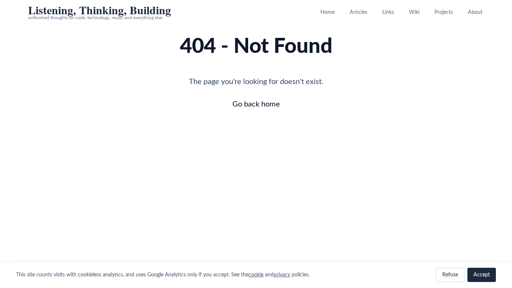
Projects (443, 12)
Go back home (256, 104)
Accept (481, 275)
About (475, 12)
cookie (256, 275)
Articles (358, 12)
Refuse (450, 275)
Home (327, 12)
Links (388, 12)
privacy (282, 275)
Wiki (414, 12)
